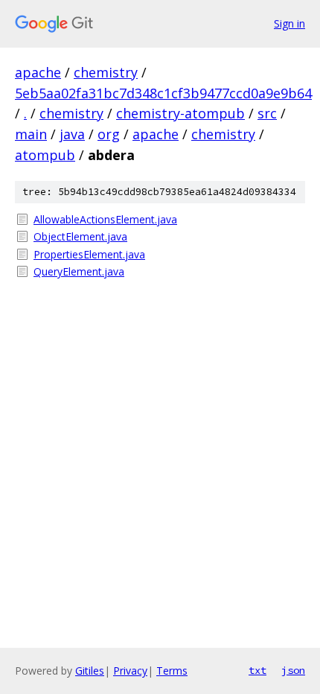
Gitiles (89, 670)
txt (257, 670)
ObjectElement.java (80, 236)
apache (38, 72)
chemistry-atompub (180, 113)
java (72, 134)
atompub (45, 155)
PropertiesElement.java (89, 254)
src (267, 113)
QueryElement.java (78, 271)
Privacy (130, 670)
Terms (172, 670)
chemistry (106, 72)
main (31, 134)
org (108, 134)
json (293, 670)
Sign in (289, 23)
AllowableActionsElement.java (105, 219)
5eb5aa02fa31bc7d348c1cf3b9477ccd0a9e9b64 (163, 93)
